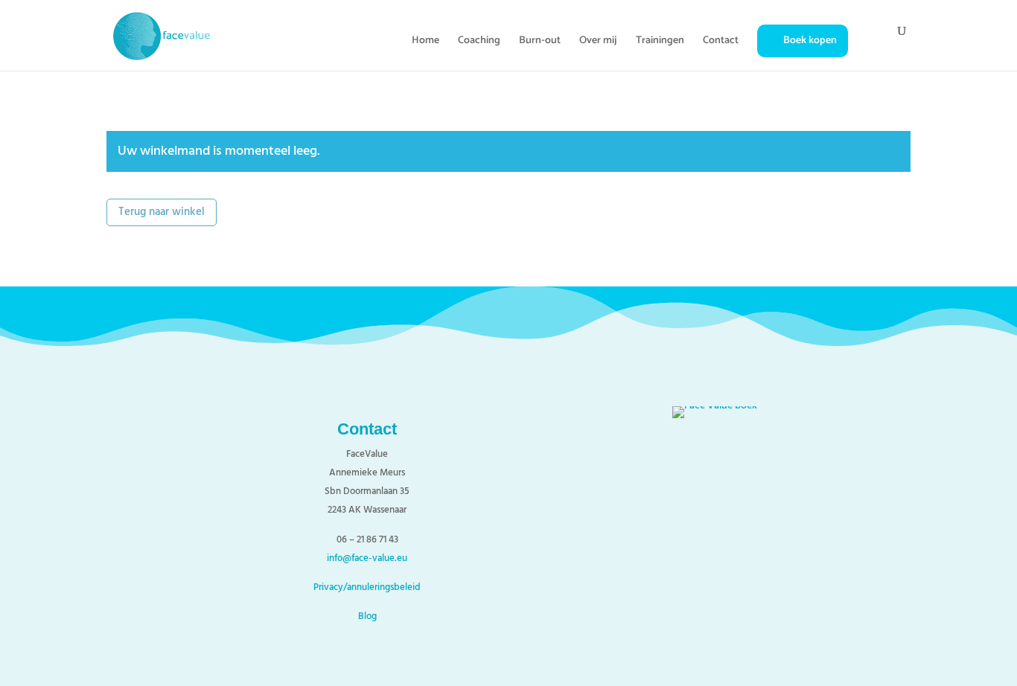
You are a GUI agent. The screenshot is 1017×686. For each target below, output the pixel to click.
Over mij (598, 42)
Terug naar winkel (161, 212)
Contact (721, 42)
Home (425, 42)
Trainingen (660, 42)
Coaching (479, 42)
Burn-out (540, 42)
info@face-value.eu (367, 558)
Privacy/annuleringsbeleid (367, 587)
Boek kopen (810, 40)
